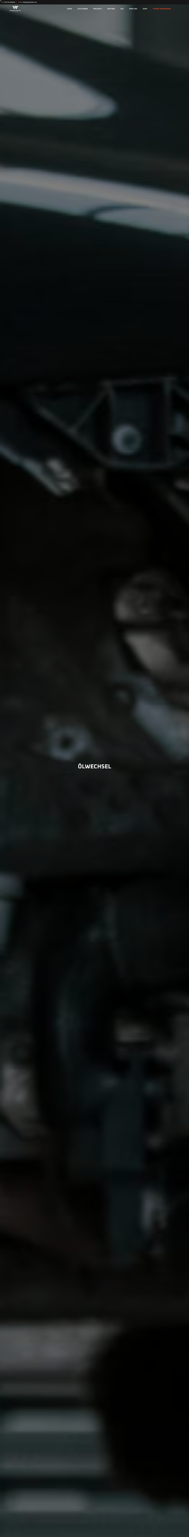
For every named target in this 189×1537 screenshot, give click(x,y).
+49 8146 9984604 (9, 2)
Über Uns (133, 9)
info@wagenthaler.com (30, 2)
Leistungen (82, 9)
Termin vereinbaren (162, 9)
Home (69, 9)
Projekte (97, 9)
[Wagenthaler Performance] (15, 9)
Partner (111, 9)
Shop (145, 9)
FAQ (122, 9)
